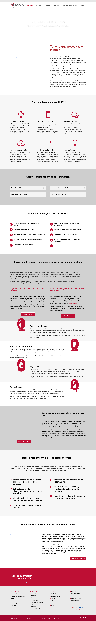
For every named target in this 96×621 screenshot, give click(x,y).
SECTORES (48, 5)
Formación (33, 606)
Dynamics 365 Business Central (18, 596)
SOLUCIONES (29, 5)
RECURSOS (57, 5)
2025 (80, 610)
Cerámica (53, 598)
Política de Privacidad (76, 596)
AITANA (75, 5)
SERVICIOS (39, 5)
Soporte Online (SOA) (36, 609)
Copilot (12, 600)
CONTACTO (83, 5)
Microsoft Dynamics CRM (17, 603)
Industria (53, 600)
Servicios (53, 603)
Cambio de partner (35, 598)
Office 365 (13, 605)
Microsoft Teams (81, 125)
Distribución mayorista (56, 593)
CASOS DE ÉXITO (67, 5)
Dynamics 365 (14, 593)
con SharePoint (73, 303)
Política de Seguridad (76, 598)
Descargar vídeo (23, 441)
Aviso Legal (73, 591)
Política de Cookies (75, 593)
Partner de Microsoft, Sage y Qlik (51, 618)
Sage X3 (12, 598)
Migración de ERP (35, 600)
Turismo (53, 605)
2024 (76, 610)
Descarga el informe (78, 558)
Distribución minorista (56, 596)
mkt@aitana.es (31, 618)
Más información (27, 314)
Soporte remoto (75, 600)
